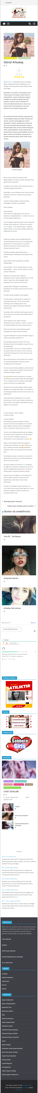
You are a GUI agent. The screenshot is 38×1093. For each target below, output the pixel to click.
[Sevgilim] (7, 807)
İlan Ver (4, 985)
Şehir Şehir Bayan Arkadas (10, 58)
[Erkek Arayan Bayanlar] (7, 816)
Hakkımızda (5, 981)
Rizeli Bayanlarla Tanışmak (13, 501)
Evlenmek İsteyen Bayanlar (10, 1030)
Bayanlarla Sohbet (18, 784)
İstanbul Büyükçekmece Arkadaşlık (22, 824)
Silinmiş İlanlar (6, 1060)
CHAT (23, 464)
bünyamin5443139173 (10, 652)
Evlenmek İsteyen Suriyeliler (10, 1037)
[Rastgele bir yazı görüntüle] (34, 24)
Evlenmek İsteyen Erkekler (10, 1033)
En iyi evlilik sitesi (11, 856)
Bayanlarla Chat (8, 784)
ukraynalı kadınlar (11, 578)
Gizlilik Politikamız (7, 977)
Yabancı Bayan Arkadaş (9, 1071)
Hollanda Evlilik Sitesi (12, 890)
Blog (3, 1015)
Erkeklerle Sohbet (7, 1026)
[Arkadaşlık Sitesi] (4, 24)
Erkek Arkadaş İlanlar (8, 1022)
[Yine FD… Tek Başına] (19, 517)
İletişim (4, 989)
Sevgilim (17, 806)
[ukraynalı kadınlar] (19, 547)
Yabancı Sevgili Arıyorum (13, 901)
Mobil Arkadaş (29, 784)
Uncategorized (6, 1067)
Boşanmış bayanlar (7, 1018)
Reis (3, 856)
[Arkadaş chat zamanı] (19, 589)
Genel (3, 1041)
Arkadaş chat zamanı (12, 608)
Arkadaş (10, 82)
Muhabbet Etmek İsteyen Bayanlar (12, 787)
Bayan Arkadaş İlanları (20, 781)
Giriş (34, 623)
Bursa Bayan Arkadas (12, 867)
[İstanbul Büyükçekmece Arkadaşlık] (7, 825)
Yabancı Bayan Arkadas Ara (10, 1074)
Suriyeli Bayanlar (7, 1063)
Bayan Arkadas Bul (8, 781)
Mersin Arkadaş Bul (11, 879)
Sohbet (6, 226)
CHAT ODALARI (11, 791)
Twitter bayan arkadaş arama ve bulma (20, 506)
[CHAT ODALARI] (19, 769)
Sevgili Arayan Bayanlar (24, 58)
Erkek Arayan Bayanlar (22, 815)
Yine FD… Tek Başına (12, 536)
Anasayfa (4, 974)
